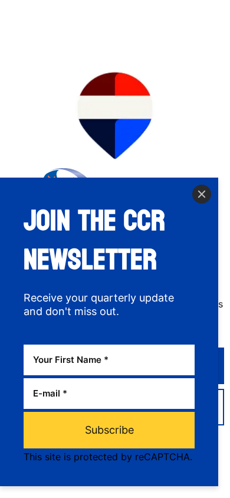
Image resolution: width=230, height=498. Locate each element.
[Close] (201, 194)
